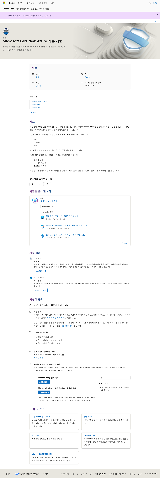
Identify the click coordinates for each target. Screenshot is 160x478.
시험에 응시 (36, 107)
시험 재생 (35, 435)
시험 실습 (36, 104)
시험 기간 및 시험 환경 (55, 318)
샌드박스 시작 (40, 290)
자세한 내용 (38, 357)
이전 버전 (75, 474)
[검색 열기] (150, 3)
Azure (87, 77)
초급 (37, 77)
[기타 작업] (155, 21)
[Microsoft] (4, 3)
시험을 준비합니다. (39, 101)
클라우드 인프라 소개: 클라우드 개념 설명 (62, 216)
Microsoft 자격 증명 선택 (42, 454)
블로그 (83, 474)
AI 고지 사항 (64, 474)
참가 (91, 474)
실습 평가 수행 (41, 271)
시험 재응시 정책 (66, 325)
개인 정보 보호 (100, 474)
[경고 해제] (157, 14)
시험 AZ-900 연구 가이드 (41, 417)
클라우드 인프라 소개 (48, 201)
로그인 (155, 3)
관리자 (38, 85)
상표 (139, 474)
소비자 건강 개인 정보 (116, 474)
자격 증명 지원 (89, 435)
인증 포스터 (88, 417)
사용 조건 (132, 474)
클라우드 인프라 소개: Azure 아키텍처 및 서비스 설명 (66, 225)
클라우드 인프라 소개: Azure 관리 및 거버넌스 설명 (66, 235)
